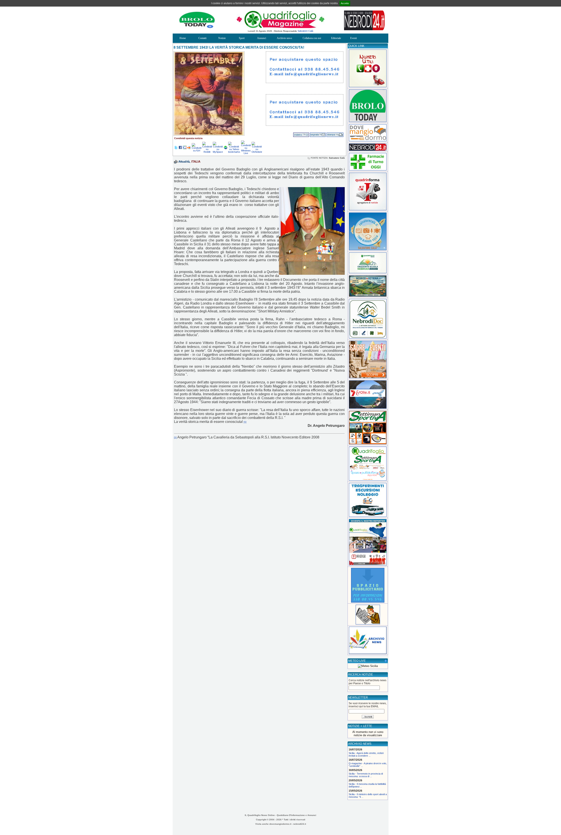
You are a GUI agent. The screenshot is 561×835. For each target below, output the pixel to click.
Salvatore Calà (305, 31)
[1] (245, 422)
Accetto (345, 3)
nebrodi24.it (299, 824)
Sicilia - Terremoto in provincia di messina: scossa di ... (366, 775)
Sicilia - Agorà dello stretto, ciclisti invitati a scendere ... (366, 754)
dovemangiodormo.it (280, 824)
